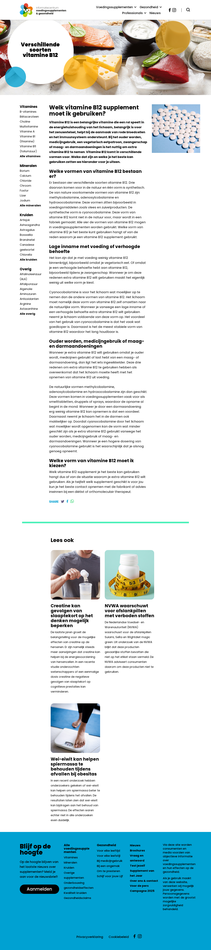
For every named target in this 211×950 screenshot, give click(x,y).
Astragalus (27, 230)
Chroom (25, 186)
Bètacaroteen (29, 117)
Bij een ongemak (108, 866)
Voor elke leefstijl (108, 856)
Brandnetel (27, 240)
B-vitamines (28, 112)
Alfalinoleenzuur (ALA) (31, 276)
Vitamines (28, 106)
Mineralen (28, 165)
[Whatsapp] (72, 501)
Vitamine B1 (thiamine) (27, 138)
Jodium (25, 200)
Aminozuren (28, 294)
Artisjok (25, 220)
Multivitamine (29, 126)
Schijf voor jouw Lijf (110, 876)
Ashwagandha (30, 225)
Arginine (25, 304)
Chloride (25, 181)
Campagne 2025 (142, 891)
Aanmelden (39, 889)
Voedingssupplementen (114, 7)
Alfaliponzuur (29, 284)
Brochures (137, 850)
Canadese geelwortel (27, 247)
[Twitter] (62, 502)
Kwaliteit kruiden (75, 893)
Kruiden (26, 215)
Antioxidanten (29, 299)
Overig (25, 269)
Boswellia (26, 235)
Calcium (25, 176)
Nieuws (155, 13)
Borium (25, 171)
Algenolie (26, 289)
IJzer (23, 195)
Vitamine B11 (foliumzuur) (28, 148)
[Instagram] (173, 10)
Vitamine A (27, 131)
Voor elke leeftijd (108, 851)
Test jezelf (137, 866)
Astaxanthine (29, 309)
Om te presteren (108, 871)
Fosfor (24, 190)
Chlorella (26, 255)
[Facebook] (170, 10)
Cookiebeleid (119, 937)
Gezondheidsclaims (77, 898)
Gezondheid (149, 7)
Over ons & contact (144, 881)
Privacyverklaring (89, 937)
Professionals (132, 13)
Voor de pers (139, 886)
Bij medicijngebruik (109, 861)
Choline (25, 121)
